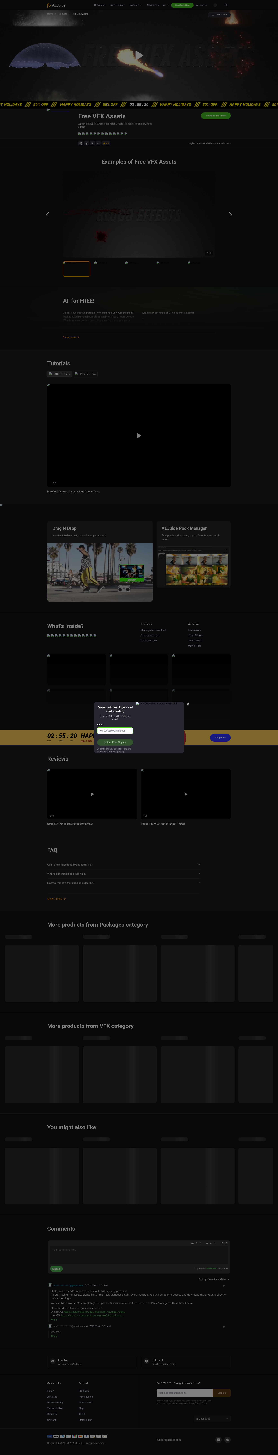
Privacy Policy (117, 751)
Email (100, 724)
